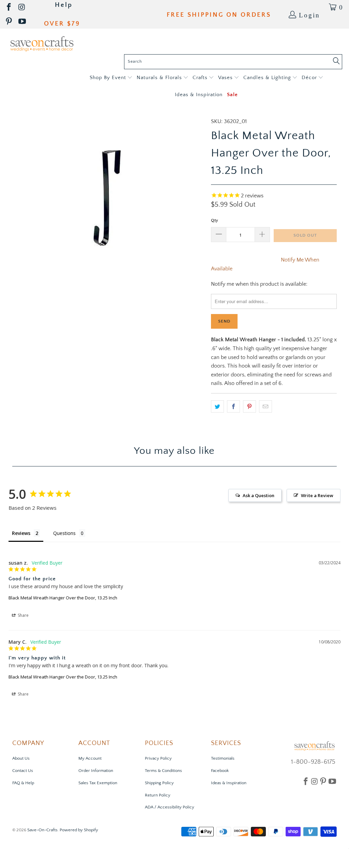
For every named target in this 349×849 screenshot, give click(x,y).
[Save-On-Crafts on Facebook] (9, 7)
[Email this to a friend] (265, 406)
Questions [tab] (64, 533)
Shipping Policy (159, 782)
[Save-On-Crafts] (42, 43)
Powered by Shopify (79, 830)
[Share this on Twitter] (217, 406)
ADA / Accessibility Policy (169, 807)
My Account (90, 758)
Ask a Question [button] (258, 495)
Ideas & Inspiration (228, 782)
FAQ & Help (23, 782)
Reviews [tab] (21, 533)
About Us (21, 758)
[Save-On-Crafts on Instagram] (22, 7)
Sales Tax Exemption (97, 782)
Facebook (220, 770)
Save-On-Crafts (42, 830)
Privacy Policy (158, 758)
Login (309, 14)
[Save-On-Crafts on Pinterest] (9, 21)
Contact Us (22, 770)
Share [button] (23, 615)
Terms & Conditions (163, 770)
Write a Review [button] (317, 495)
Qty (214, 220)
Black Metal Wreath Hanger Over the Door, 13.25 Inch (63, 598)
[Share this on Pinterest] (249, 406)
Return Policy (157, 795)
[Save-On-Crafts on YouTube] (22, 21)
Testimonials (222, 758)
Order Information (95, 770)
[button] (111, 78)
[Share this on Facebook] (233, 406)
